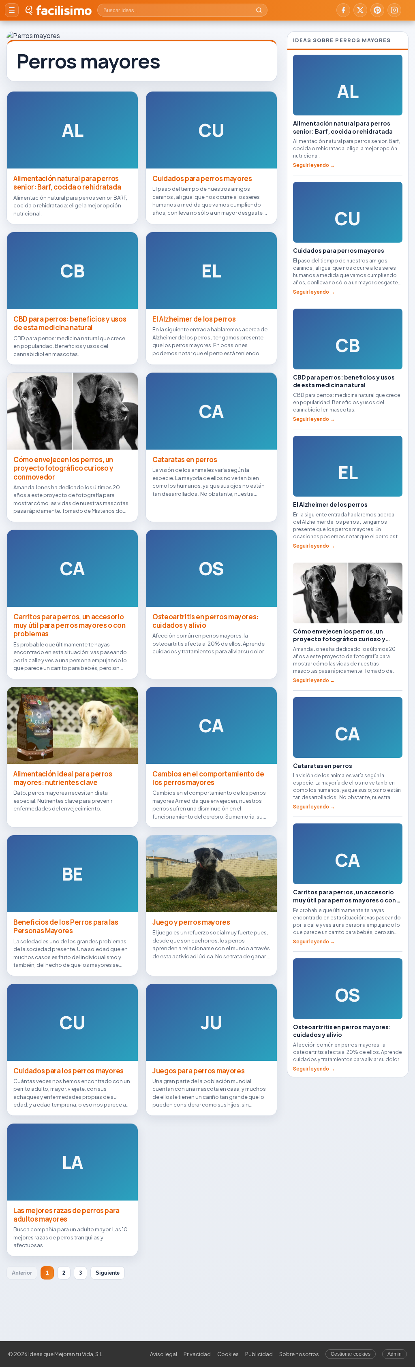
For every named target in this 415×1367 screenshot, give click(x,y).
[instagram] (394, 10)
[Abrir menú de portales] (12, 10)
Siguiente (108, 1273)
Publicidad (259, 1354)
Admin (394, 1354)
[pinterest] (377, 10)
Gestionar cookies (350, 1354)
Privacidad (197, 1354)
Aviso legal (163, 1354)
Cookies (228, 1354)
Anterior (22, 1273)
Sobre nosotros (299, 1354)
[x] (360, 10)
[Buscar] (259, 10)
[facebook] (343, 10)
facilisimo (64, 10)
